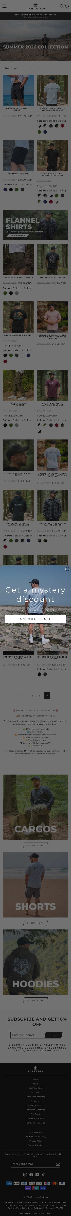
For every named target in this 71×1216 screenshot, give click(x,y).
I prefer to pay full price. (35, 629)
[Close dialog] (68, 569)
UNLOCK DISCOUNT (35, 618)
